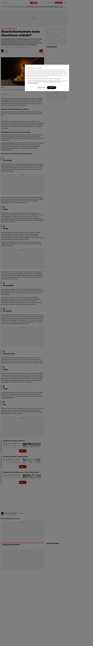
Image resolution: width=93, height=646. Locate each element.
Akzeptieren (51, 87)
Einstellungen (41, 87)
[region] (47, 78)
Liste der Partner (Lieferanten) (32, 83)
